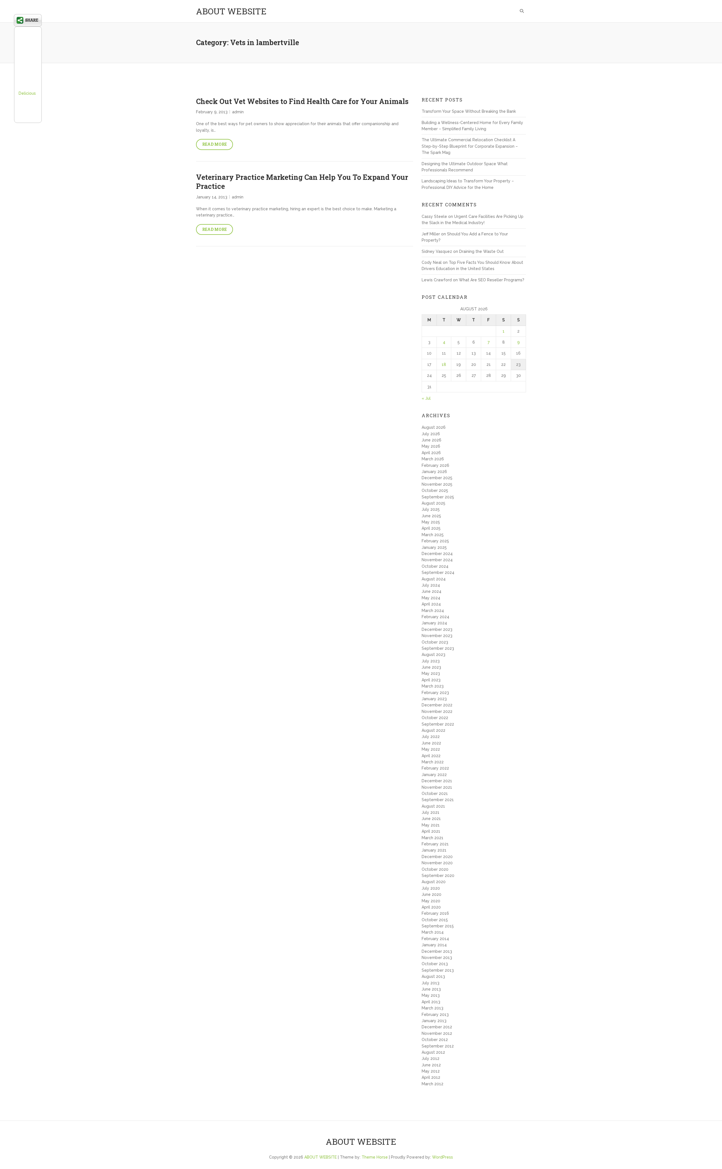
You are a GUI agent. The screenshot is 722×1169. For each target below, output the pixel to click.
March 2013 (432, 1008)
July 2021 (430, 812)
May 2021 (431, 825)
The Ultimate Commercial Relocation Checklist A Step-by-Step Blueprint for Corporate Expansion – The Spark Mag (470, 146)
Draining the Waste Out (481, 251)
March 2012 (432, 1084)
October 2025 (435, 490)
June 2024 (431, 591)
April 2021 (431, 831)
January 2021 (434, 850)
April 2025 (431, 528)
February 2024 (435, 617)
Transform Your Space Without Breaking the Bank (469, 111)
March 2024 (433, 610)
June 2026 (431, 440)
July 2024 (431, 585)
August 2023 (433, 654)
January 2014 (434, 945)
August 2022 (433, 730)
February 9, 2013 (212, 112)
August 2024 (434, 579)
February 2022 (435, 768)
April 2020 (431, 907)
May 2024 (431, 598)
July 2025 (431, 509)
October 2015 (435, 920)
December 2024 (437, 553)
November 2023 (437, 635)
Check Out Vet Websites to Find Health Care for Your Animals (302, 101)
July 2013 (430, 983)
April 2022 (431, 755)
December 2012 (437, 1027)
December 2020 (437, 856)
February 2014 (435, 938)
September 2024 (438, 572)
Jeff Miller (431, 234)
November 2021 (437, 787)
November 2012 (437, 1033)
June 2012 (431, 1065)
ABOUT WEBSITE (231, 11)
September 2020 (438, 875)
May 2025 (431, 522)
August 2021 (433, 806)
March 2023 (433, 686)
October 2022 (435, 717)
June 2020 (431, 894)
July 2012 (430, 1058)
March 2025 (433, 534)
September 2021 (438, 799)
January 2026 (434, 471)
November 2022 (437, 711)
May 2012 (431, 1071)
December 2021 (437, 781)
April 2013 (431, 1002)
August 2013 (433, 976)
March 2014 (433, 932)
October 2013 (435, 964)
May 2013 (431, 995)
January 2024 (434, 623)
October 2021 (435, 793)
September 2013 (438, 970)
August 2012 (433, 1052)
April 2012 (431, 1077)
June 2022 (431, 743)
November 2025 (437, 484)
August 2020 (434, 881)
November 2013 (437, 957)
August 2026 (434, 427)
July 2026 (431, 434)
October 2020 (435, 869)
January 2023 (434, 699)
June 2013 (431, 989)
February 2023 (435, 692)
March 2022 (433, 762)
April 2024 (431, 604)
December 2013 (437, 951)
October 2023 (435, 642)
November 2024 (437, 560)
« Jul (426, 398)
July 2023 (431, 661)
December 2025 (437, 478)
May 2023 (431, 673)
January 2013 (434, 1020)
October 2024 (435, 566)
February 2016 (435, 913)
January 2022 (434, 774)
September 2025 (438, 497)
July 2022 (431, 736)
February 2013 (435, 1014)
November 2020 (437, 863)
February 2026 (435, 465)
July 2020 (431, 888)
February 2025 (435, 541)
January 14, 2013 (211, 197)
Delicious (27, 93)
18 (444, 364)
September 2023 (438, 648)
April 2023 (431, 680)
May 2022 (431, 749)
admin (238, 112)
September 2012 (438, 1046)
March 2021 (432, 838)
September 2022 (438, 724)
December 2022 (437, 705)
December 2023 (437, 629)
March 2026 (433, 459)
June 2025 (431, 516)
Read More (214, 144)
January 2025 (434, 547)
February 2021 (435, 844)
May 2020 (431, 901)
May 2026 (431, 446)
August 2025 (433, 503)
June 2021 (431, 818)
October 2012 (435, 1039)
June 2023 (431, 667)
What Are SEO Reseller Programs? (491, 280)
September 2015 (438, 926)
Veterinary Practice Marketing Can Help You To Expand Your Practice (302, 182)
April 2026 (431, 452)
